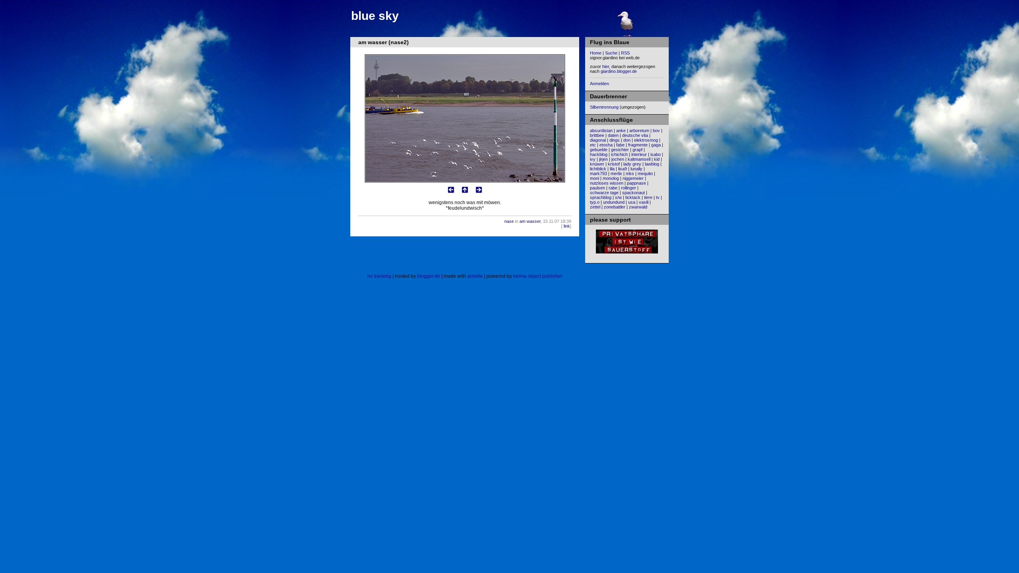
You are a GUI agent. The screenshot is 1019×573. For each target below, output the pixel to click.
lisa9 (622, 168)
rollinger (628, 187)
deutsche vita (635, 135)
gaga (656, 144)
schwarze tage (604, 192)
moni (594, 178)
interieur (639, 154)
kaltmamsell (639, 159)
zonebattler (614, 207)
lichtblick (598, 168)
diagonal (598, 140)
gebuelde (598, 149)
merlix (616, 173)
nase (509, 221)
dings (614, 140)
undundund (614, 202)
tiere (648, 197)
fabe (620, 144)
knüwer (597, 164)
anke (621, 130)
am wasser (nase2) (383, 42)
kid (657, 159)
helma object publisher (537, 276)
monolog (611, 178)
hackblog (598, 154)
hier (605, 66)
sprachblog (600, 197)
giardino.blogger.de (619, 71)
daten (613, 135)
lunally (636, 168)
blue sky (375, 15)
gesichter (620, 149)
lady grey (632, 164)
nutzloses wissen (606, 183)
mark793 (598, 173)
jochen (617, 159)
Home (595, 53)
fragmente (638, 144)
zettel (595, 207)
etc (593, 144)
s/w (618, 197)
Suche (611, 53)
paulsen (597, 187)
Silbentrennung (604, 107)
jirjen (603, 159)
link (567, 226)
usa (631, 202)
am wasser (530, 221)
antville (475, 276)
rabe (613, 187)
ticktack (632, 197)
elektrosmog (646, 140)
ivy (592, 159)
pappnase (636, 183)
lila (612, 168)
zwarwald (638, 207)
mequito (645, 173)
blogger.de (428, 276)
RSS (625, 53)
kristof (614, 164)
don (627, 140)
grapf (637, 149)
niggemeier (633, 178)
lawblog (652, 164)
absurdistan (601, 130)
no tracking (379, 276)
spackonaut (633, 192)
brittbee (597, 135)
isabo (655, 154)
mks (630, 173)
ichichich (619, 154)
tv (658, 197)
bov (656, 130)
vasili (643, 202)
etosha (606, 144)
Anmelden (599, 83)
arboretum (639, 130)
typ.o (594, 202)
